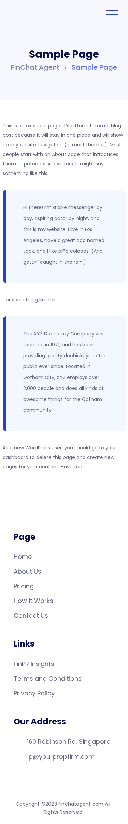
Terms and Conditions (48, 678)
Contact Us (31, 615)
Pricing (24, 586)
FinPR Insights (34, 664)
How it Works (33, 600)
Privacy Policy (34, 693)
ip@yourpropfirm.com (61, 756)
